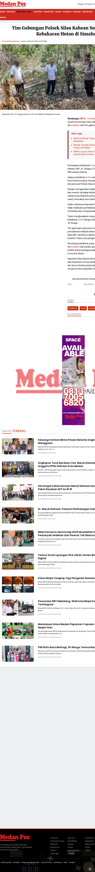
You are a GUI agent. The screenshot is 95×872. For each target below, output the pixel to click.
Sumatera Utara (23, 12)
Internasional (73, 850)
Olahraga (67, 12)
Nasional (38, 12)
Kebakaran (73, 308)
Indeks (3, 17)
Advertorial (89, 844)
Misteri (70, 844)
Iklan (65, 862)
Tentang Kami (6, 862)
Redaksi (16, 862)
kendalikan (74, 125)
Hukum (58, 12)
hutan (89, 177)
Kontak (72, 862)
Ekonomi (77, 12)
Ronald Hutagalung (10, 41)
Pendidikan (72, 841)
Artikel (87, 850)
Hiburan (71, 853)
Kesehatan (89, 838)
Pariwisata (89, 841)
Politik (87, 847)
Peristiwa (10, 12)
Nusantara (49, 12)
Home (2, 12)
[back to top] (90, 868)
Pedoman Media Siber (30, 862)
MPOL (83, 118)
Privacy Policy (46, 862)
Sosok (70, 847)
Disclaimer (58, 862)
